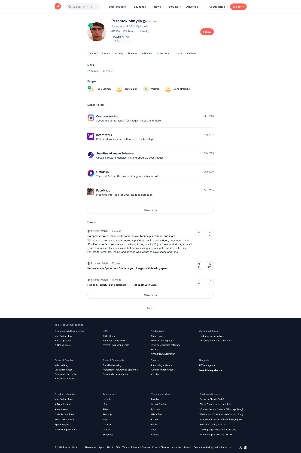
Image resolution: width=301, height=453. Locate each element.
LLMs (105, 331)
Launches (140, 6)
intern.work (104, 135)
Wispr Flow (156, 414)
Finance (155, 360)
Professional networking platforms (120, 369)
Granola (107, 424)
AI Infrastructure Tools (114, 340)
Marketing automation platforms (215, 340)
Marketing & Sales (208, 331)
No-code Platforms (64, 419)
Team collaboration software (165, 345)
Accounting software (161, 365)
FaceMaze (103, 190)
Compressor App (107, 116)
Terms (125, 447)
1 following (144, 31)
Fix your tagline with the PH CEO (216, 434)
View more (150, 210)
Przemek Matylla (99, 231)
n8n (105, 404)
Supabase (108, 434)
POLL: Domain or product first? (215, 404)
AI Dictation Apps (63, 404)
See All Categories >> (210, 370)
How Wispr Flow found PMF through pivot (221, 419)
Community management (115, 374)
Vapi (105, 419)
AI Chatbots (109, 336)
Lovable (107, 399)
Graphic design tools (65, 374)
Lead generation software (212, 336)
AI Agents (204, 360)
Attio (105, 409)
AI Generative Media (65, 378)
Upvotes (132, 53)
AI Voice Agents (207, 365)
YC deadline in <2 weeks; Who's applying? (221, 409)
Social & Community (113, 360)
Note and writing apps (162, 340)
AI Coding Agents (64, 340)
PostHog (107, 414)
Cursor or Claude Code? (212, 399)
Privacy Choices (160, 447)
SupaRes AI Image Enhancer (115, 153)
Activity (119, 53)
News (157, 6)
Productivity (157, 331)
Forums (173, 6)
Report (150, 308)
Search (154, 349)
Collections (163, 53)
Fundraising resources (162, 369)
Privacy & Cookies (140, 447)
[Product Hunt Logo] (58, 6)
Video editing (61, 365)
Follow (207, 31)
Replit (154, 424)
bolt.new (155, 409)
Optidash (102, 172)
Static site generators (66, 429)
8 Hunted (147, 53)
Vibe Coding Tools (64, 336)
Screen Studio (158, 404)
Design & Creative (64, 360)
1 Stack (178, 53)
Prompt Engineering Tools (116, 345)
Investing (155, 374)
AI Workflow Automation (163, 353)
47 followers (129, 31)
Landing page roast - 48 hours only (218, 429)
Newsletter (90, 447)
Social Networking (112, 365)
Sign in (240, 6)
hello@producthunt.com (218, 447)
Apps (101, 447)
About (93, 53)
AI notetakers (157, 336)
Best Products (117, 6)
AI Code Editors (62, 345)
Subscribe (219, 6)
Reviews (191, 53)
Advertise (192, 6)
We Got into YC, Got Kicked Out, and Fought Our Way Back (222, 414)
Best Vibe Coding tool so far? (214, 424)
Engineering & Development (70, 331)
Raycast (107, 429)
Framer (154, 419)
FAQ (118, 447)
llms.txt (187, 447)
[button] (88, 231)
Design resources (63, 369)
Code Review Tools (64, 414)
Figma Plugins (62, 424)
